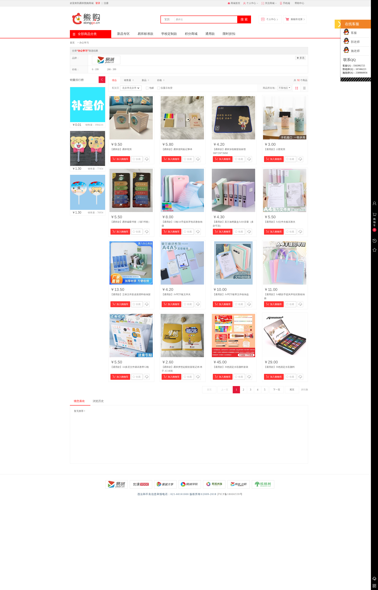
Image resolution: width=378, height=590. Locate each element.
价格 (159, 80)
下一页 (276, 389)
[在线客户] (340, 24)
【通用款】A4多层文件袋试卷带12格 (129, 367)
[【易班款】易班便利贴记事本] (182, 117)
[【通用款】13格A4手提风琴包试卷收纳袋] (182, 190)
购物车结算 (297, 19)
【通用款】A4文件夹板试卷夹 (279, 221)
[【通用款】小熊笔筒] (284, 117)
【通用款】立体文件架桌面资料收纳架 (130, 294)
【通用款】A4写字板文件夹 (176, 294)
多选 (301, 57)
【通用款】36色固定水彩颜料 (279, 367)
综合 (114, 80)
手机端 (286, 3)
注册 (106, 3)
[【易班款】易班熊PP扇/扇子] (87, 148)
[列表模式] (304, 88)
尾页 (292, 389)
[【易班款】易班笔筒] (131, 117)
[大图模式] (296, 88)
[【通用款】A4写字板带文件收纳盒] (233, 263)
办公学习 (84, 42)
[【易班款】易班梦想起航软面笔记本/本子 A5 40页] (182, 335)
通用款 (210, 33)
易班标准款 (145, 33)
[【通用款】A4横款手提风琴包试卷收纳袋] (284, 263)
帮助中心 (299, 3)
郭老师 (354, 41)
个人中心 (251, 3)
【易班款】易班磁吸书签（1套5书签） (130, 221)
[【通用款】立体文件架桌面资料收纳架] (131, 263)
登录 (97, 3)
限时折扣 (229, 33)
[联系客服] (147, 159)
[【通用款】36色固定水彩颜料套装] (233, 335)
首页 (72, 42)
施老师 (354, 51)
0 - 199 (95, 69)
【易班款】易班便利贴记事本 (177, 149)
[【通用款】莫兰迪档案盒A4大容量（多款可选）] (233, 190)
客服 (353, 32)
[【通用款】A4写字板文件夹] (182, 263)
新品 (144, 80)
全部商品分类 (87, 34)
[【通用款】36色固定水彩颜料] (284, 335)
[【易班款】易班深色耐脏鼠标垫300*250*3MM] (233, 117)
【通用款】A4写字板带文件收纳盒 (231, 294)
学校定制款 (169, 33)
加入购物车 (122, 159)
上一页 (224, 389)
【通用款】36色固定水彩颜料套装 (230, 367)
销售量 (128, 80)
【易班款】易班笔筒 (121, 149)
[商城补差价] (87, 104)
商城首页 (235, 3)
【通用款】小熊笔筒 (274, 149)
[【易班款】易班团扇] (87, 192)
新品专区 (123, 33)
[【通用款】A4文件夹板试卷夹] (284, 190)
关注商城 (269, 3)
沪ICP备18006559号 (230, 494)
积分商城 (191, 33)
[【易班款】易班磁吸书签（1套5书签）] (131, 190)
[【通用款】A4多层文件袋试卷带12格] (131, 335)
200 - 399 (111, 69)
